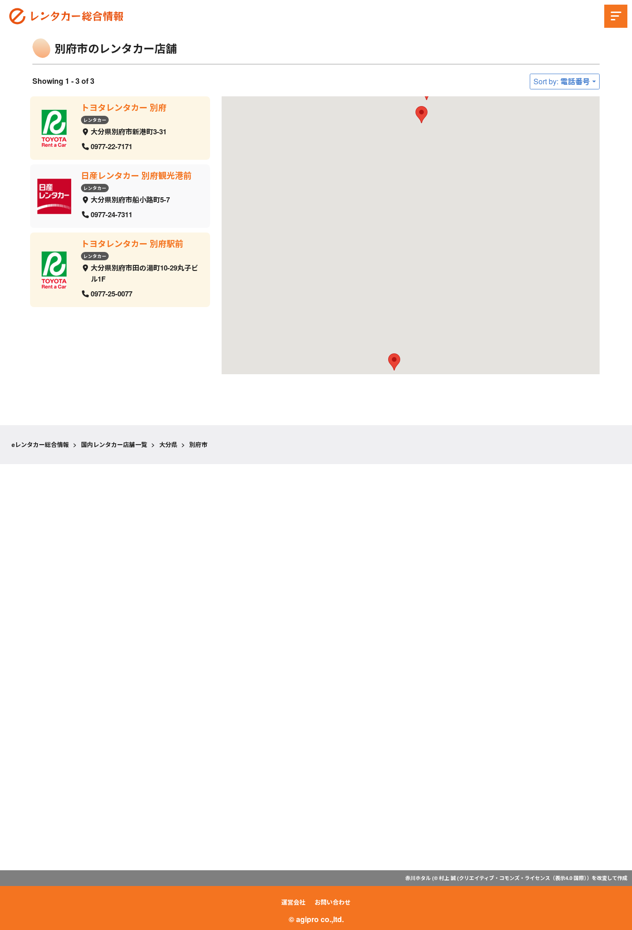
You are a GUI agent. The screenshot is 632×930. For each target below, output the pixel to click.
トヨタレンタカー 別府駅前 (132, 244)
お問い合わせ (333, 902)
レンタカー (94, 119)
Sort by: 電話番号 (561, 81)
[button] (421, 114)
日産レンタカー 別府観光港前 (136, 176)
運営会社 (293, 902)
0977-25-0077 (111, 294)
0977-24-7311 (111, 214)
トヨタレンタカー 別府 (124, 107)
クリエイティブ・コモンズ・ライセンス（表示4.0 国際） (523, 877)
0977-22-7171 (111, 146)
